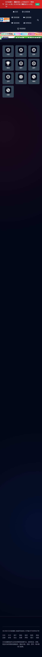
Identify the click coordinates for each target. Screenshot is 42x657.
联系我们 (31, 636)
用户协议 (15, 636)
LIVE (37, 4)
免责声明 (26, 636)
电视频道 (22, 28)
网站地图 (37, 636)
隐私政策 (20, 636)
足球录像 (28, 17)
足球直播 (27, 12)
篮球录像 (16, 23)
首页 (16, 12)
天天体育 (9, 636)
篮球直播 (16, 17)
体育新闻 (28, 23)
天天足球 (3, 636)
